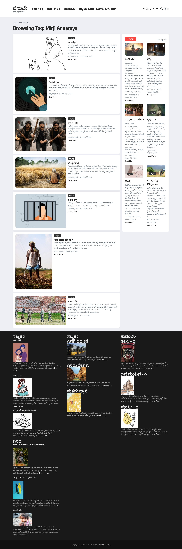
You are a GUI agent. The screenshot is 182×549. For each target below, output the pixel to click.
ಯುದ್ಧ (127, 180)
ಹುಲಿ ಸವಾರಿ (17, 340)
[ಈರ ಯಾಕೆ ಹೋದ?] (33, 261)
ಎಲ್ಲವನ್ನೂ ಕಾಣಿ (162, 39)
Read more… (18, 406)
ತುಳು (107, 8)
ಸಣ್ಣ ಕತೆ (19, 336)
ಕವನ (34, 8)
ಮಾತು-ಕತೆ (73, 122)
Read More (72, 59)
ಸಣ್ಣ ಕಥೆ (71, 38)
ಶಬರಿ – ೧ (128, 340)
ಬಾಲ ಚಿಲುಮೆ (69, 8)
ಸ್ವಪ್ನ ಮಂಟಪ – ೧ (134, 373)
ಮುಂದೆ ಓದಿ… (102, 360)
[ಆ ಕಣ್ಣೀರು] (40, 53)
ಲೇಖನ (57, 8)
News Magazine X (104, 545)
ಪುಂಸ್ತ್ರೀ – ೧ (129, 406)
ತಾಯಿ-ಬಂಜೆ (17, 375)
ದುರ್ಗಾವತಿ (130, 58)
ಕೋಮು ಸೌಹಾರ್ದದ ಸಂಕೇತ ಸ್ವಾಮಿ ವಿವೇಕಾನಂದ (28, 445)
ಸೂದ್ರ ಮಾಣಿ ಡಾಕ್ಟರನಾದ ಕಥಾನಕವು (24, 410)
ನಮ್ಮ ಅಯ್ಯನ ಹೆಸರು (134, 119)
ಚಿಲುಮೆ (20, 8)
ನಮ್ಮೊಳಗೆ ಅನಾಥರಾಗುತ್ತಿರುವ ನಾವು (24, 477)
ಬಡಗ (113, 8)
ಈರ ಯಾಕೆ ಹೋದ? (63, 239)
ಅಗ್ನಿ (149, 58)
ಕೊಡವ (91, 8)
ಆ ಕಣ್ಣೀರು (73, 42)
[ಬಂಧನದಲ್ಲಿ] (40, 172)
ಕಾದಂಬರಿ (128, 336)
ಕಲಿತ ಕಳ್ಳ (72, 199)
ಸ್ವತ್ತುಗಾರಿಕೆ (152, 119)
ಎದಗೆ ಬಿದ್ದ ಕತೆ (77, 340)
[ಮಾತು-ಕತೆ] (40, 134)
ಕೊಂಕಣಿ (100, 8)
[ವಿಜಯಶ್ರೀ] (40, 310)
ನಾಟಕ (49, 8)
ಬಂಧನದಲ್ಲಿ (73, 162)
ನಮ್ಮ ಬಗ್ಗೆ (83, 8)
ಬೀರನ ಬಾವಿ (54, 82)
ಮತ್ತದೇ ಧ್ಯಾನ (77, 390)
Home (15, 22)
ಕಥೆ (41, 8)
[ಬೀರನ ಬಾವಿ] (31, 94)
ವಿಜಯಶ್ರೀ (73, 301)
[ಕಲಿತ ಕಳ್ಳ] (40, 211)
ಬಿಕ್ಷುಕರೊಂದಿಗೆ (18, 510)
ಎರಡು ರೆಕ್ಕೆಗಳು (78, 365)
